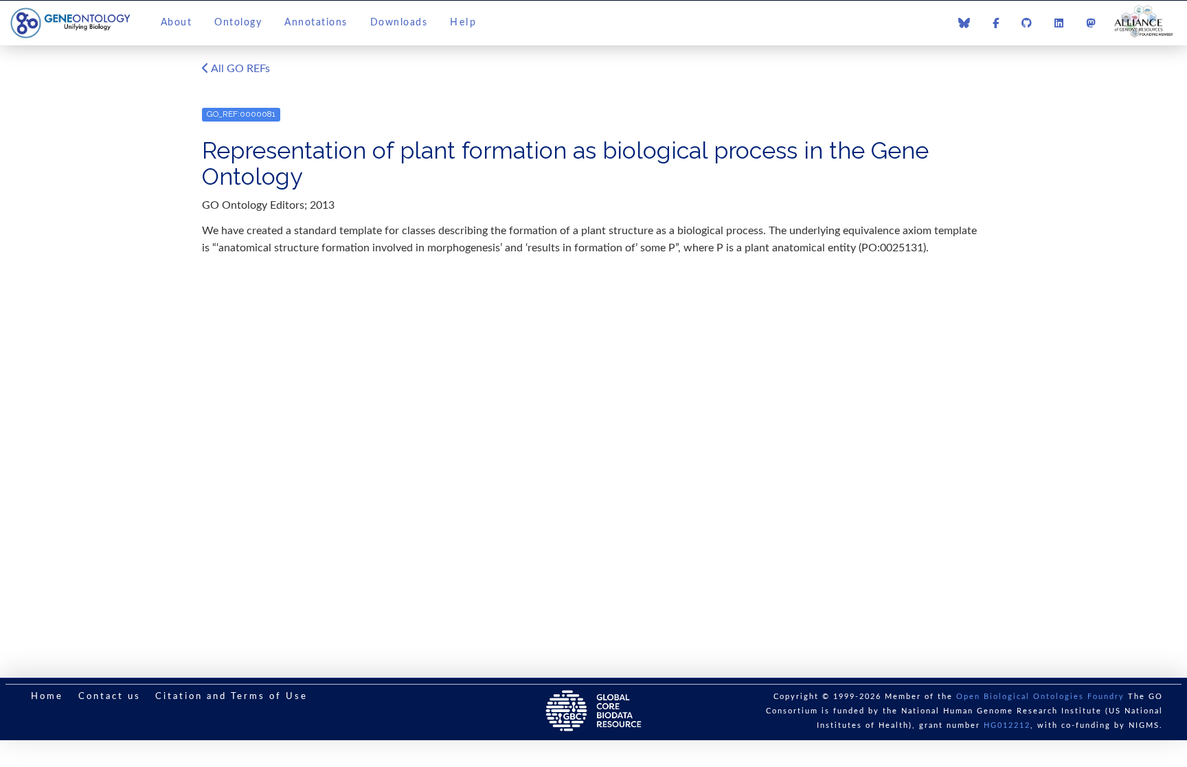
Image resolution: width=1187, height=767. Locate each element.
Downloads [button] (399, 22)
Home (47, 696)
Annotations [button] (316, 22)
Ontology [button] (238, 22)
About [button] (176, 22)
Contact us (109, 696)
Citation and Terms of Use (231, 696)
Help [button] (463, 22)
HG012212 (1007, 725)
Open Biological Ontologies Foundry (1040, 696)
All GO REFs (239, 68)
